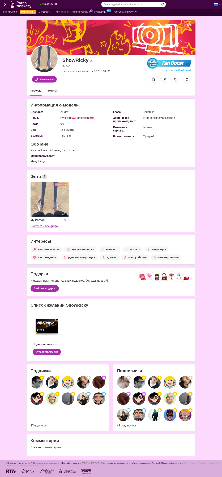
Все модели (10, 12)
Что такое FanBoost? (178, 70)
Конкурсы (100, 12)
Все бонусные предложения (73, 12)
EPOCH (85, 463)
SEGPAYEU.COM (98, 463)
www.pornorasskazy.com (47, 463)
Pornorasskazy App (125, 12)
